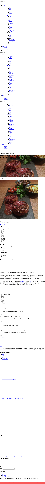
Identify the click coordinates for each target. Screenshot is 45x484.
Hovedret (10, 44)
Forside (3, 4)
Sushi (10, 86)
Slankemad (10, 21)
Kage (10, 59)
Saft (9, 18)
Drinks (10, 16)
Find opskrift (4, 5)
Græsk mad (10, 28)
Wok (9, 24)
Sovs (10, 11)
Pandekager (10, 35)
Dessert (10, 94)
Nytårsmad (3, 357)
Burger (10, 82)
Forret (10, 43)
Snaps (10, 19)
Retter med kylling (11, 39)
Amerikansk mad (11, 75)
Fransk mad (10, 27)
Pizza (10, 36)
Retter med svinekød (12, 90)
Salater (10, 12)
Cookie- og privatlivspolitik (6, 476)
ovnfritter (31, 281)
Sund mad (8, 20)
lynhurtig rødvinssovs (9, 282)
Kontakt (3, 474)
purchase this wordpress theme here (35, 482)
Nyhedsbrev (5, 97)
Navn (1, 466)
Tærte (10, 37)
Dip (9, 14)
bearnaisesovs (22, 281)
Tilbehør (8, 60)
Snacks (10, 63)
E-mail (1, 468)
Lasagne (10, 34)
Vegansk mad (11, 22)
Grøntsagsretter (11, 23)
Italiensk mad (11, 78)
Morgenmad (11, 56)
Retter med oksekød (12, 40)
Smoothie (10, 67)
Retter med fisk (11, 41)
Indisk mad (10, 79)
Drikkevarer (9, 15)
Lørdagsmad (4, 356)
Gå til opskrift (2, 224)
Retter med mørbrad (5, 358)
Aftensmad (10, 8)
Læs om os (5, 47)
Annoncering (6, 49)
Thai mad (10, 31)
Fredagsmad (3, 355)
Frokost (10, 7)
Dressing (10, 13)
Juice (10, 17)
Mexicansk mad (11, 30)
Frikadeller (10, 33)
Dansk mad (10, 26)
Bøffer (3, 354)
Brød (10, 9)
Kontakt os (5, 98)
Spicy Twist (2, 346)
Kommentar (3, 337)
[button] (2, 52)
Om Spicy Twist (4, 46)
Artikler (3, 45)
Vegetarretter (11, 71)
